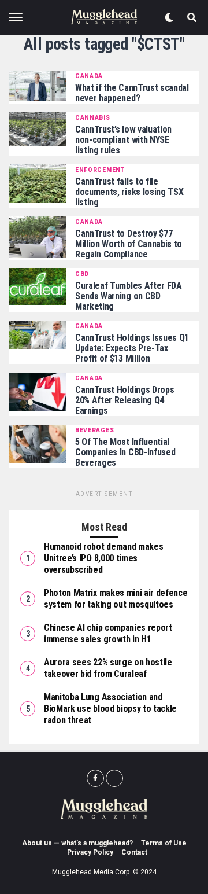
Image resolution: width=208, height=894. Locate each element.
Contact (134, 852)
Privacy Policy (90, 852)
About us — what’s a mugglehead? (77, 843)
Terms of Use (164, 843)
